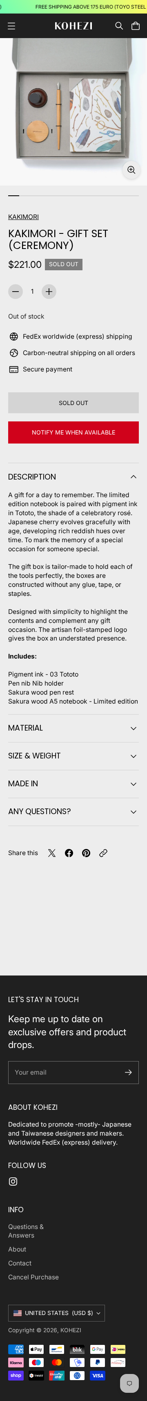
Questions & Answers (26, 1231)
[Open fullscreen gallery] (131, 170)
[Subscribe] (128, 1072)
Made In (23, 783)
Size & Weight (34, 755)
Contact (19, 1263)
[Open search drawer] (119, 26)
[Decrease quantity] (15, 291)
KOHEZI (70, 1330)
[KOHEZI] (73, 26)
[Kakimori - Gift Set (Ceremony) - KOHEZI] (73, 112)
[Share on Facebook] (69, 853)
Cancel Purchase (33, 1277)
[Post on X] (52, 853)
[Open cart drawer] (135, 26)
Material (25, 727)
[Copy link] (103, 853)
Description (32, 476)
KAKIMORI (23, 217)
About (17, 1249)
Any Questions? (39, 811)
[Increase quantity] (49, 291)
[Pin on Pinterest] (86, 853)
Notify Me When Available (73, 432)
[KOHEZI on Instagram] (13, 1181)
